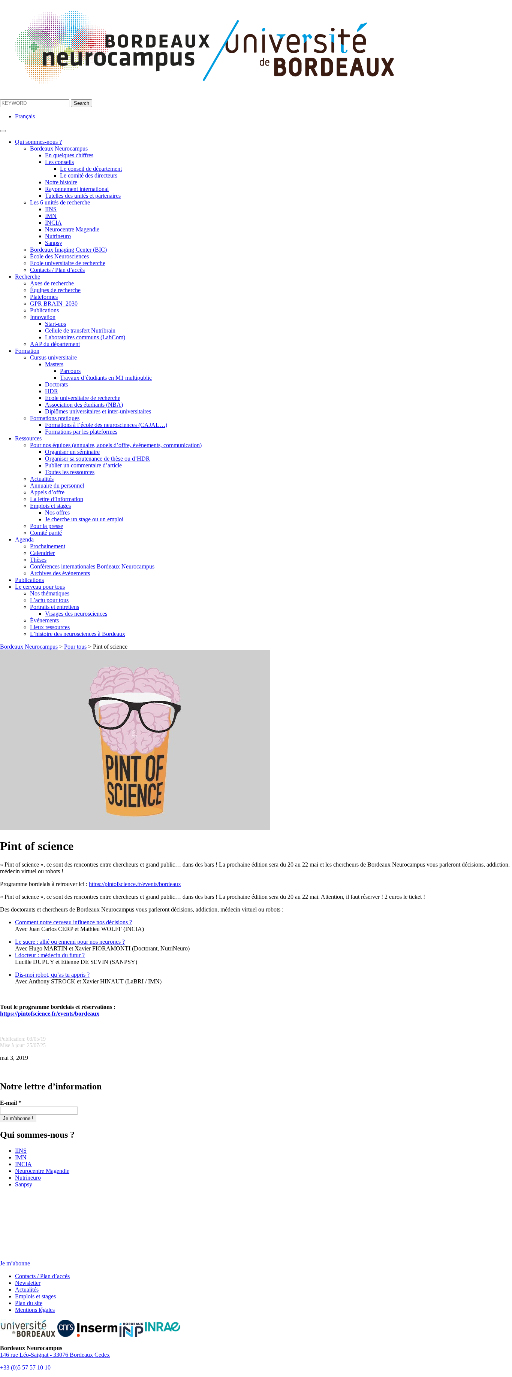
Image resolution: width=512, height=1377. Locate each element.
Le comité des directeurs (88, 175)
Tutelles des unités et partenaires (83, 195)
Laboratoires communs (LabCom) (85, 337)
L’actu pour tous (49, 600)
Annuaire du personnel (57, 485)
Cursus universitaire (53, 357)
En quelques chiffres (69, 155)
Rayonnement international (77, 189)
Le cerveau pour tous (40, 586)
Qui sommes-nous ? (38, 142)
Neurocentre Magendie (72, 229)
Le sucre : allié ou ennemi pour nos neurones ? (70, 941)
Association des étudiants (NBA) (84, 404)
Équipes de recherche (55, 290)
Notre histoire (61, 182)
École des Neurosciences (59, 256)
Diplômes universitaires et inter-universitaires (98, 411)
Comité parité (46, 533)
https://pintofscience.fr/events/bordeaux (135, 884)
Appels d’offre (47, 492)
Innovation (42, 317)
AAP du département (55, 344)
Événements (44, 620)
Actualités (42, 479)
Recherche (27, 276)
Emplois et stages (50, 506)
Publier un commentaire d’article (83, 465)
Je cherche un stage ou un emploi (84, 519)
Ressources (28, 438)
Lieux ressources (50, 627)
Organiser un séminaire (72, 452)
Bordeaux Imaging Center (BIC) (68, 249)
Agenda (24, 539)
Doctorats (56, 384)
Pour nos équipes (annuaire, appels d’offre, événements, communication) (116, 445)
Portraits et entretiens (54, 607)
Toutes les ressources (69, 472)
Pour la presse (46, 526)
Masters (54, 364)
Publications (44, 310)
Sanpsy (53, 243)
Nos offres (57, 512)
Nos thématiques (49, 593)
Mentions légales (35, 1310)
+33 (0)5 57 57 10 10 (25, 1367)
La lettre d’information (56, 499)
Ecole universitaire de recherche (67, 263)
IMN (51, 216)
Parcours (70, 371)
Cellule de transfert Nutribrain (80, 330)
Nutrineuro (58, 236)
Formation (27, 351)
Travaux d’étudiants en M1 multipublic (106, 377)
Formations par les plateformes (81, 431)
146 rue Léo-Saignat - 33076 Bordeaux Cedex (55, 1355)
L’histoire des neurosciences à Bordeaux (77, 634)
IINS (51, 209)
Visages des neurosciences (76, 613)
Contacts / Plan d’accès (57, 270)
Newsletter (27, 1283)
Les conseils (59, 162)
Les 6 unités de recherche (60, 202)
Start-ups (55, 324)
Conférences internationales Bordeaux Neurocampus (92, 566)
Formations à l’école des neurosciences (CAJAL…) (106, 425)
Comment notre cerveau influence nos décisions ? (73, 922)
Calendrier (42, 553)
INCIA (53, 222)
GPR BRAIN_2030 (54, 303)
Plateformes (44, 297)
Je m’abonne (15, 1263)
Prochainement (47, 546)
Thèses (38, 559)
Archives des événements (60, 573)
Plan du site (28, 1303)
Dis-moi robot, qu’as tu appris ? (52, 974)
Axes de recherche (52, 283)
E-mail (10, 1103)
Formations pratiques (54, 418)
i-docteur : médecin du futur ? (50, 955)
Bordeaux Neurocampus (59, 148)
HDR (51, 391)
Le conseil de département (91, 169)
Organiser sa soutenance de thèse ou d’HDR (97, 458)
